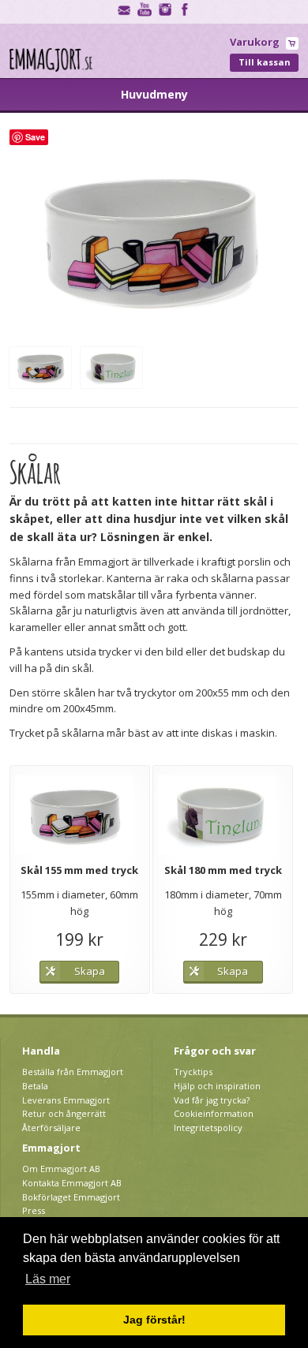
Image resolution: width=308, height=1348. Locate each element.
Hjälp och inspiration (217, 1086)
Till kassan (265, 62)
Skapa (89, 971)
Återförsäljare (51, 1127)
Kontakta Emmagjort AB (72, 1183)
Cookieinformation (214, 1113)
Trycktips (193, 1071)
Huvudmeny (154, 94)
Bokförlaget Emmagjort (71, 1197)
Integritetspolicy (208, 1127)
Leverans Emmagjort (66, 1100)
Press (33, 1210)
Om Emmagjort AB (61, 1168)
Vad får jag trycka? (212, 1100)
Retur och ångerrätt (64, 1113)
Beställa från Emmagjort (72, 1071)
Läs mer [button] (47, 1279)
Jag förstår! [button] (154, 1319)
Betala (35, 1086)
